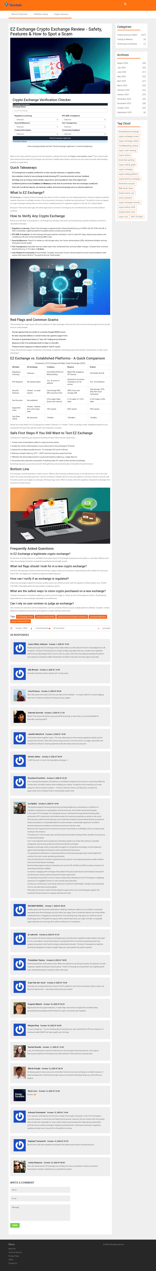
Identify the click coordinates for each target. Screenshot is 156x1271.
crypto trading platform (20, 621)
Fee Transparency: (69, 123)
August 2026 (131, 63)
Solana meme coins (127, 212)
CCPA (11, 1260)
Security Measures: (22, 123)
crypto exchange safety (45, 617)
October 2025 (131, 108)
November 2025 (131, 103)
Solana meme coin (126, 193)
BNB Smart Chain (126, 188)
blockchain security (127, 183)
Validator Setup (41, 14)
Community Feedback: (71, 130)
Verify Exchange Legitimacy (60, 138)
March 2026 (131, 85)
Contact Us (13, 1263)
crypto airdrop (124, 155)
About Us (12, 1249)
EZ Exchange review (25, 617)
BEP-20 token (137, 217)
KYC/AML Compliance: (71, 116)
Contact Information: (23, 130)
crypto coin (123, 217)
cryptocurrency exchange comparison (72, 617)
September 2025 (131, 112)
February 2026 (131, 90)
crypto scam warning (127, 150)
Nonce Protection (20, 14)
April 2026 (131, 81)
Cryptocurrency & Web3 (131, 35)
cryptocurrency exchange (129, 179)
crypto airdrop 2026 (127, 207)
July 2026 (131, 67)
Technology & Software (131, 44)
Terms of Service (15, 1252)
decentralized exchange (129, 131)
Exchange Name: (19, 107)
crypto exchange (126, 169)
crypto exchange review (129, 136)
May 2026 (131, 76)
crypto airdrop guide (127, 165)
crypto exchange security (129, 202)
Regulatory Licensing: (23, 116)
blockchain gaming (126, 160)
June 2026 (131, 72)
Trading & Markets (131, 39)
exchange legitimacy (98, 617)
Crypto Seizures (61, 14)
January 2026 (131, 94)
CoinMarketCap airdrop (128, 146)
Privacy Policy (14, 1256)
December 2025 (131, 99)
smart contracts (125, 198)
